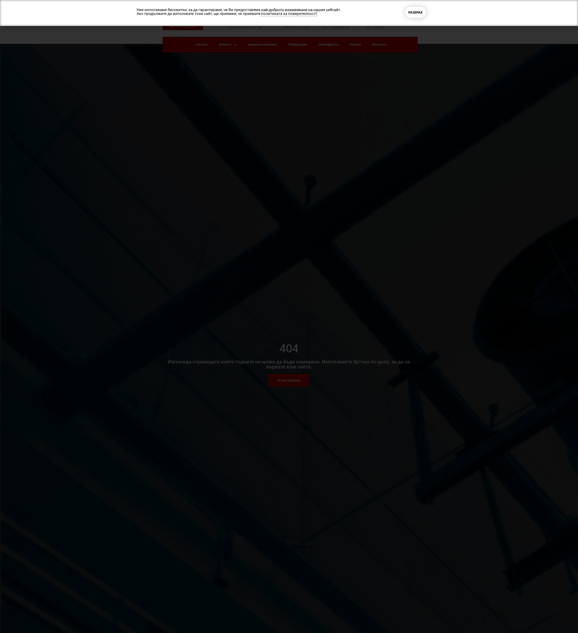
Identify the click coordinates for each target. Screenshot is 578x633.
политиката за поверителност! (289, 13)
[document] (289, 316)
